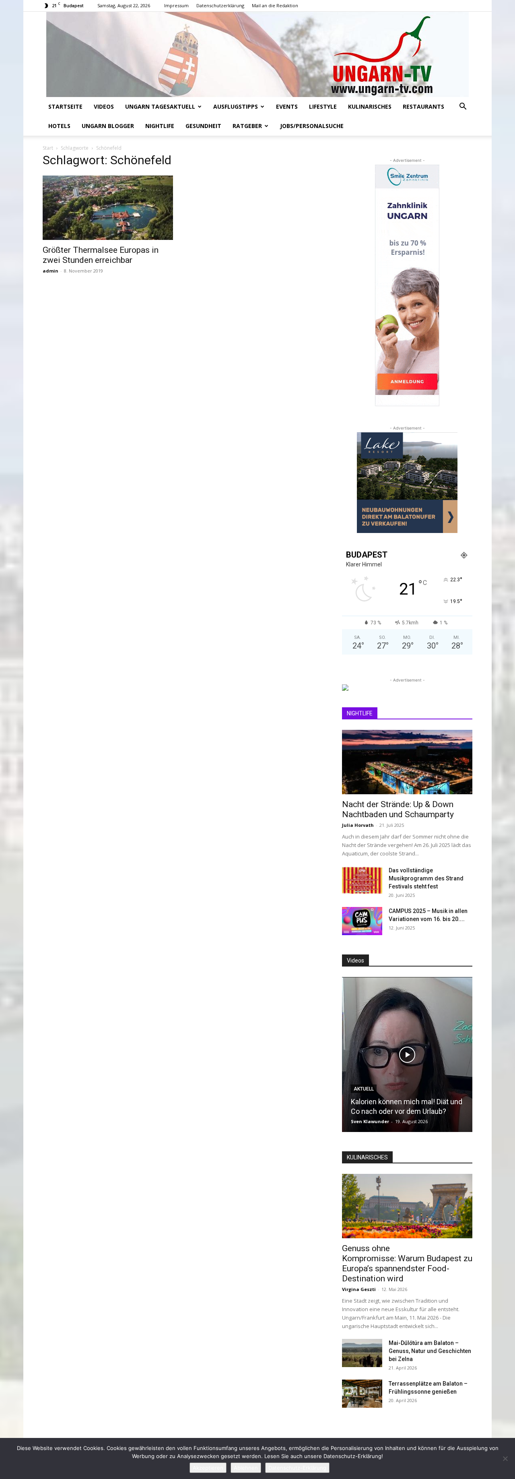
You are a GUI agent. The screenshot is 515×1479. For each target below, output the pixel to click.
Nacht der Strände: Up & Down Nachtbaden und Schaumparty (398, 809)
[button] (462, 107)
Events (287, 106)
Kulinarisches (369, 106)
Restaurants (423, 106)
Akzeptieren (208, 1468)
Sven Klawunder (370, 1121)
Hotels (59, 126)
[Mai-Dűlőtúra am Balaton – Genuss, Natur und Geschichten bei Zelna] (362, 1353)
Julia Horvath (358, 825)
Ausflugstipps (235, 106)
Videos (104, 106)
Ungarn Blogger (108, 126)
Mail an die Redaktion (275, 5)
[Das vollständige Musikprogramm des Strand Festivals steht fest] (362, 880)
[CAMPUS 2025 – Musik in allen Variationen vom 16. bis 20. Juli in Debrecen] (362, 921)
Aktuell (364, 1089)
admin (50, 271)
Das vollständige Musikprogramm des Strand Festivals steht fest (426, 878)
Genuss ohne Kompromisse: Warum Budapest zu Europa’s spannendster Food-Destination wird (407, 1263)
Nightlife (159, 126)
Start (48, 148)
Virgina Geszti (359, 1289)
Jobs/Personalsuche (312, 126)
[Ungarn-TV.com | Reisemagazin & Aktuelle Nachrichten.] (257, 54)
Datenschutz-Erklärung (297, 1468)
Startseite (65, 106)
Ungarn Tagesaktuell (160, 106)
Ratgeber (247, 126)
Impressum (176, 5)
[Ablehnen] (505, 1458)
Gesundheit (203, 126)
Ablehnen (246, 1468)
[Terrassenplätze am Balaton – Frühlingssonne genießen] (362, 1394)
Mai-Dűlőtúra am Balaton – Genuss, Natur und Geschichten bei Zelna (430, 1351)
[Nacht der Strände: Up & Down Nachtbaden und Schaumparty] (407, 762)
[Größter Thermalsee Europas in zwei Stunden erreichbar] (108, 208)
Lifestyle (323, 106)
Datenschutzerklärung (220, 5)
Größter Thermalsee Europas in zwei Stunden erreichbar (101, 255)
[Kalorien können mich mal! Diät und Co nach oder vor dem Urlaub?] (407, 1054)
